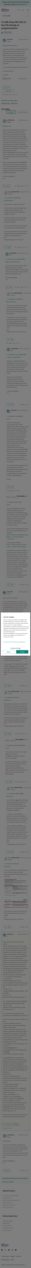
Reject (9, 652)
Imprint (23, 642)
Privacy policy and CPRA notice (11, 642)
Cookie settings (15, 648)
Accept (22, 652)
